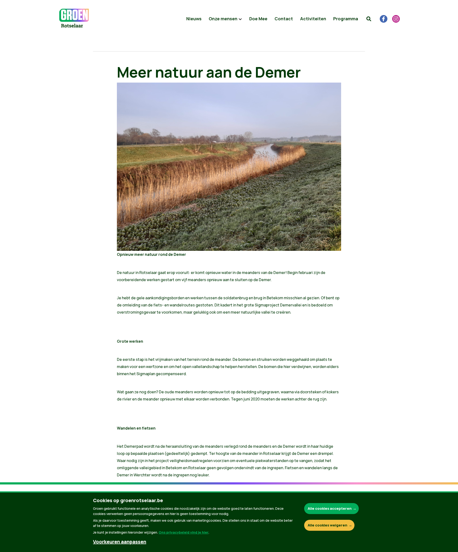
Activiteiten (313, 18)
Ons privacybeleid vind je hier (183, 532)
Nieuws (194, 18)
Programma (345, 18)
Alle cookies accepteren (330, 508)
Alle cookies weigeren (327, 525)
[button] (369, 18)
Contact (284, 18)
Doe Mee (258, 18)
